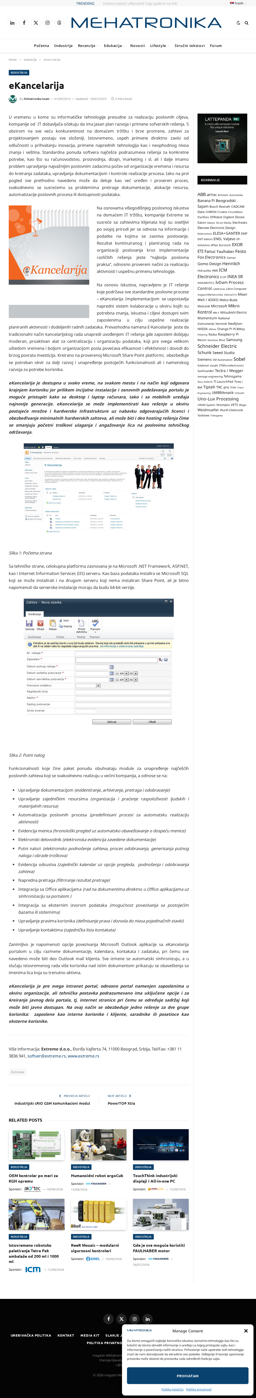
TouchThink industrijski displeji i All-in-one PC (155, 1178)
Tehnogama (233, 376)
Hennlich (231, 263)
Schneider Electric (217, 346)
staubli (214, 365)
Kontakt (66, 1335)
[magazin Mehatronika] (147, 23)
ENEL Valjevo (225, 238)
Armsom (223, 195)
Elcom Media (224, 222)
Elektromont (205, 233)
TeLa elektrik (205, 381)
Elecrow (203, 227)
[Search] (246, 22)
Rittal (222, 340)
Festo (240, 251)
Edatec (211, 222)
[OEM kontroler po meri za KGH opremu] (36, 1144)
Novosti (137, 45)
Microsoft (219, 306)
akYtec (212, 194)
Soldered (203, 365)
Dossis (239, 217)
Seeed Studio (223, 352)
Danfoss (203, 217)
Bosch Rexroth (220, 206)
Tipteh (209, 387)
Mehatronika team (36, 99)
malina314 (230, 294)
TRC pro (222, 387)
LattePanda (219, 289)
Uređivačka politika (31, 1335)
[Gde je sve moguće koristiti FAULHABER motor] (161, 1214)
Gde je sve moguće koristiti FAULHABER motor (159, 1247)
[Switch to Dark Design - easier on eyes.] (239, 23)
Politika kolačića (173, 1389)
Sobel (239, 359)
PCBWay (239, 329)
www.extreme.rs (83, 1056)
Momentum (207, 318)
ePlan (214, 245)
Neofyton (235, 323)
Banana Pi (206, 200)
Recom (202, 340)
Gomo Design (209, 263)
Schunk (205, 352)
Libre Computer (236, 289)
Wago (242, 405)
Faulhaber (225, 251)
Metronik (204, 306)
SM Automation (222, 359)
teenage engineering (210, 376)
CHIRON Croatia (216, 212)
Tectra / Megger (229, 370)
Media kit (89, 1335)
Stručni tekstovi (190, 45)
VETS (234, 404)
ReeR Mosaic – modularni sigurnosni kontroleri (95, 1247)
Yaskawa (204, 415)
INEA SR (235, 276)
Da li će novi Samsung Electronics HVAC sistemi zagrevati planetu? (135, 3)
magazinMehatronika (210, 294)
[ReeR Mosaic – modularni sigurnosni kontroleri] (99, 1214)
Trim (233, 387)
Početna (41, 45)
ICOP (223, 277)
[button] (246, 1330)
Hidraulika (204, 270)
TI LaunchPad (223, 381)
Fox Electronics (212, 257)
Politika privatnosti (199, 1389)
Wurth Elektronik (231, 410)
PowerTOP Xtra (121, 1103)
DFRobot (216, 217)
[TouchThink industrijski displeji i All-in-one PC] (161, 1144)
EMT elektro (205, 239)
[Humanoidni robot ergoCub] (99, 1144)
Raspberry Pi (228, 334)
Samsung (234, 339)
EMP (244, 233)
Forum (216, 45)
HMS (215, 270)
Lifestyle (158, 45)
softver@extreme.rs (46, 1056)
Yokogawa (216, 415)
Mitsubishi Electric (233, 312)
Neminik (221, 324)
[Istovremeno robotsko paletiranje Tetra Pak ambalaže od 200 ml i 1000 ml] (36, 1214)
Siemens (205, 359)
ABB (202, 194)
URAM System (206, 405)
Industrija (63, 45)
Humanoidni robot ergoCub (97, 1175)
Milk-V (216, 312)
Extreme (17, 1072)
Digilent (228, 217)
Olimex (212, 329)
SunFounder (206, 371)
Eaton (202, 222)
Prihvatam (187, 1375)
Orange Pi (224, 329)
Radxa (212, 334)
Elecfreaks (239, 222)
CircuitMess (235, 212)
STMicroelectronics (231, 365)
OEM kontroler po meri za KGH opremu (33, 1178)
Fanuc (210, 251)
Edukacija (113, 45)
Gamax (231, 257)
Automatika (236, 195)
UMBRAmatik (223, 392)
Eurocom (225, 245)
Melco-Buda (228, 300)
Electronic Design (223, 227)
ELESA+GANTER (226, 233)
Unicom (239, 393)
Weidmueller (208, 409)
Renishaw (213, 340)
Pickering (203, 334)
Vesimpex (223, 405)
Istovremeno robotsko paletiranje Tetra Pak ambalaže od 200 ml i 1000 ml (34, 1253)
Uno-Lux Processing (218, 399)
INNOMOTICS (206, 283)
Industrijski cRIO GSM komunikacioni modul (52, 1103)
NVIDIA (203, 329)
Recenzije (87, 45)
